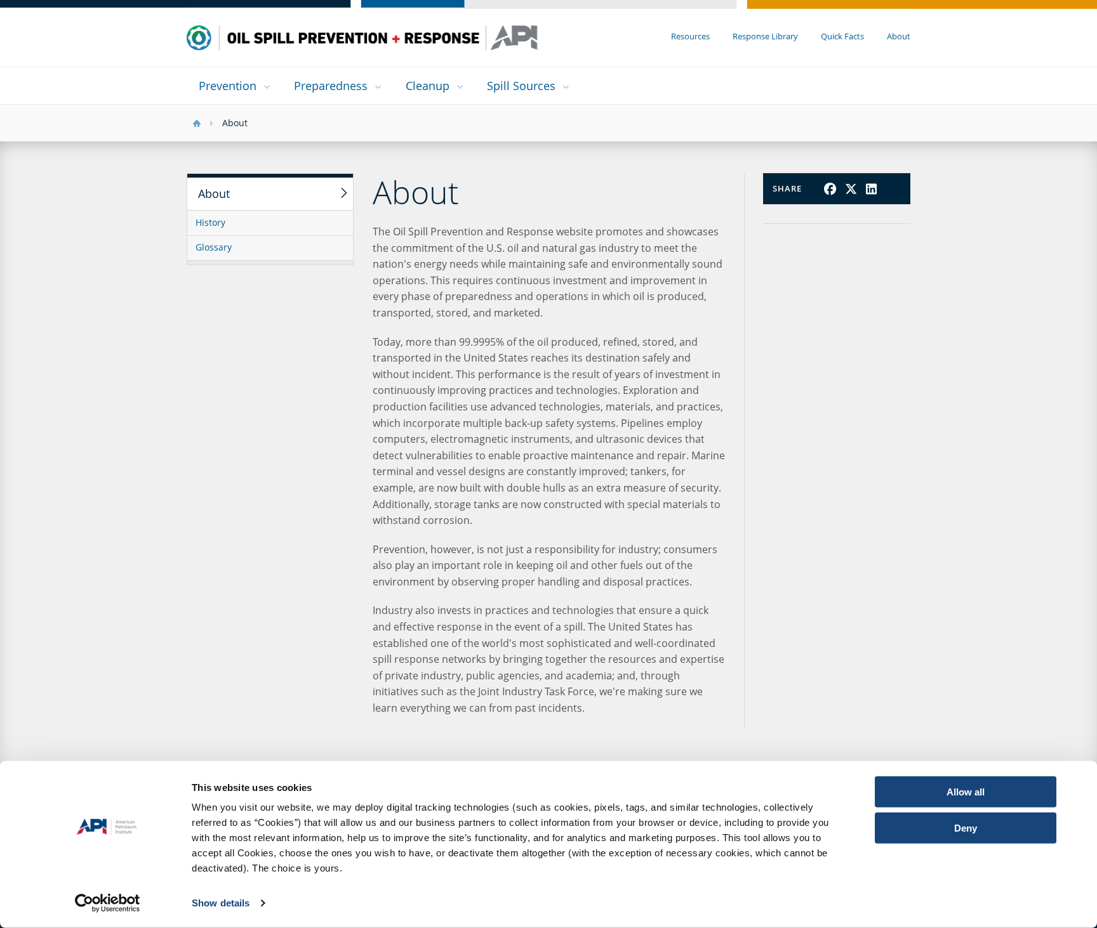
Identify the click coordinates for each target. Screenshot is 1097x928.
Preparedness (331, 85)
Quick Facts (842, 36)
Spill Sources (521, 85)
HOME (197, 123)
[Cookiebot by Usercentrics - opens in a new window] (107, 903)
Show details (220, 903)
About (898, 36)
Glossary (214, 247)
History (210, 222)
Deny (965, 827)
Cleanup (427, 85)
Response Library (765, 36)
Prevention (227, 85)
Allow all (966, 792)
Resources (690, 36)
